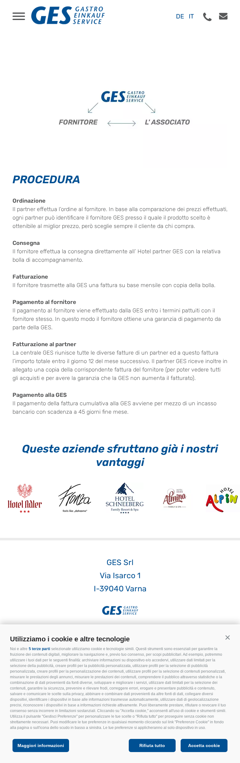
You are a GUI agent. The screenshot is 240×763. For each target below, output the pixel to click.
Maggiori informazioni (41, 745)
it (191, 16)
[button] (227, 637)
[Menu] (18, 16)
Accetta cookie (204, 745)
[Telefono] (207, 17)
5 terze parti (39, 649)
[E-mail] (220, 16)
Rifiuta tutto (152, 745)
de (180, 16)
